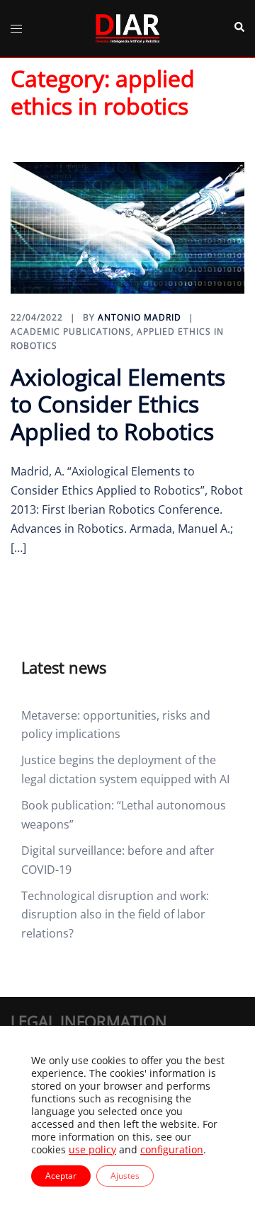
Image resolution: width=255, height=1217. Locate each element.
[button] (238, 28)
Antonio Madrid (139, 317)
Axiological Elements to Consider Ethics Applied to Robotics (118, 404)
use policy (92, 1149)
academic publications (71, 331)
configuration (171, 1149)
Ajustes (125, 1176)
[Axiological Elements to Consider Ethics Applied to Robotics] (127, 226)
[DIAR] (127, 27)
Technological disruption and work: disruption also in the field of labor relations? (115, 915)
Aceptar (60, 1176)
